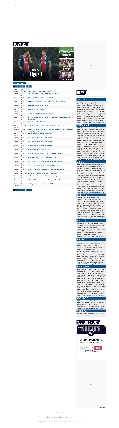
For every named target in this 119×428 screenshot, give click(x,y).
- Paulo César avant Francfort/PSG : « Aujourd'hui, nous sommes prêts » (97, 223)
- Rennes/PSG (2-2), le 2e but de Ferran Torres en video (92, 279)
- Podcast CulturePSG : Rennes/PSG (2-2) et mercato (92, 245)
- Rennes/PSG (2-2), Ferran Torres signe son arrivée (91, 275)
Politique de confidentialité (55, 421)
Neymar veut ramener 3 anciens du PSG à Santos (40, 138)
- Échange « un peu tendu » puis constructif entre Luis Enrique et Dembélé (96, 207)
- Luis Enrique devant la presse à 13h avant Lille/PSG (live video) (94, 179)
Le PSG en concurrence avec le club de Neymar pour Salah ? (42, 158)
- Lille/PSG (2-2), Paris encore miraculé (88, 137)
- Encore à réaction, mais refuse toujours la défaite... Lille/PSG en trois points (97, 128)
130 (30, 86)
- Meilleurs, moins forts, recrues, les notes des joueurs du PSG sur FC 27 (96, 314)
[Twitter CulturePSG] (56, 417)
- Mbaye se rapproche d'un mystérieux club (89, 233)
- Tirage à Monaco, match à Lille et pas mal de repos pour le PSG (94, 247)
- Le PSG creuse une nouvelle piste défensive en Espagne (93, 153)
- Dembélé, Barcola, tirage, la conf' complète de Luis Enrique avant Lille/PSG (97, 177)
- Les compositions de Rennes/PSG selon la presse (91, 295)
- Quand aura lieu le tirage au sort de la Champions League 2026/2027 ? (96, 212)
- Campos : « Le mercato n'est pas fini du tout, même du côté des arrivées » (98, 258)
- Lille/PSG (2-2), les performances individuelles (90, 120)
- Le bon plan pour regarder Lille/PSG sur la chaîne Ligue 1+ (93, 144)
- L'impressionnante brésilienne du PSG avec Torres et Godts (95, 225)
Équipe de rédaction (68, 421)
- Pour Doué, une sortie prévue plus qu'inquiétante (91, 113)
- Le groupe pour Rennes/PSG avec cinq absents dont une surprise (95, 288)
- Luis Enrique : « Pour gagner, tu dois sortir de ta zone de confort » (95, 269)
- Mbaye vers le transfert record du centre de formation (92, 117)
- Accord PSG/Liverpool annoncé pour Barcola (90, 185)
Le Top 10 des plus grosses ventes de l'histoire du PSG (41, 91)
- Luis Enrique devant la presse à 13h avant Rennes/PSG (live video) (95, 303)
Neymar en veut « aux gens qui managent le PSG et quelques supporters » (46, 162)
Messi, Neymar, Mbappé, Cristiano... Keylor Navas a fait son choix (43, 94)
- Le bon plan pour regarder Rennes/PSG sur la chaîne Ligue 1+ (94, 284)
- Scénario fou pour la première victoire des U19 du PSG (93, 199)
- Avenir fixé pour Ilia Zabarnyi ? (87, 304)
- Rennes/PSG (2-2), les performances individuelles (91, 260)
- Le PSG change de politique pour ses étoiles (89, 251)
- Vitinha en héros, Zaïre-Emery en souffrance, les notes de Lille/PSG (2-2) (97, 135)
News (57, 7)
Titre (29, 89)
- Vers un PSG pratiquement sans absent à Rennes (91, 306)
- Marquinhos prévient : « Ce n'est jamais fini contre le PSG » (93, 107)
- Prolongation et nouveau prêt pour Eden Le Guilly (92, 102)
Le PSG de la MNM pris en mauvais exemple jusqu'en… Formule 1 (44, 180)
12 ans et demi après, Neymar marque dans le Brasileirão (41, 114)
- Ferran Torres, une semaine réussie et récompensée (91, 286)
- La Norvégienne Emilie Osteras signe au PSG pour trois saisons (95, 168)
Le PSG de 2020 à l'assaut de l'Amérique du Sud (39, 150)
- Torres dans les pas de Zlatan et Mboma (90, 253)
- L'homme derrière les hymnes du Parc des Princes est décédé (94, 210)
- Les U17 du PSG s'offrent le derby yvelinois (90, 198)
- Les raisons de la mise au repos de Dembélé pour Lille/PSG (93, 216)
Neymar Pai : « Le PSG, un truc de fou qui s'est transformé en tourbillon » (45, 166)
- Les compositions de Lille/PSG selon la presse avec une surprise (95, 159)
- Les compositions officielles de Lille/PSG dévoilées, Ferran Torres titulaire (97, 139)
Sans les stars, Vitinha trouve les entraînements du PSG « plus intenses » (46, 176)
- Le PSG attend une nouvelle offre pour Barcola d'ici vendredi (94, 214)
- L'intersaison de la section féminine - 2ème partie (92, 242)
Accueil (44, 7)
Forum (98, 7)
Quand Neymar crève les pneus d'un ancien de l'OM (40, 184)
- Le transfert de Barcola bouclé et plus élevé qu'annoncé (93, 118)
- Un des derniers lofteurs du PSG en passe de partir (92, 308)
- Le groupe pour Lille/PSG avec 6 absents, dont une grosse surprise (95, 148)
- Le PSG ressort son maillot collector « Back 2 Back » (91, 255)
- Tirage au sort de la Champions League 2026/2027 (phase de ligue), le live (97, 172)
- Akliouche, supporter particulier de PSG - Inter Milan (91, 291)
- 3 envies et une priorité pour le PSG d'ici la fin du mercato (93, 229)
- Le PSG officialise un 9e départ (87, 227)
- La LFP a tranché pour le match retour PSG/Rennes (92, 146)
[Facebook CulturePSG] (50, 417)
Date (22, 89)
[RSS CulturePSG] (69, 417)
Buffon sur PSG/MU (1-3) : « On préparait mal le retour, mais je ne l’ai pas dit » (46, 170)
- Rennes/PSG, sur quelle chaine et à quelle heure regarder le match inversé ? (97, 293)
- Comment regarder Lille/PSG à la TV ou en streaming (92, 152)
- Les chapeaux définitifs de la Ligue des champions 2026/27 (93, 190)
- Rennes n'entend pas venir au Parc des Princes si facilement (94, 106)
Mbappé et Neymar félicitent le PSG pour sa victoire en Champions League (46, 126)
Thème (15, 89)
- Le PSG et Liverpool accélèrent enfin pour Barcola (92, 188)
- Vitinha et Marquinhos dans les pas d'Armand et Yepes (92, 104)
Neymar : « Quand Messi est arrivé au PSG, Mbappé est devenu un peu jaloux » (47, 154)
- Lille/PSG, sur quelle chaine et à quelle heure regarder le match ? (95, 157)
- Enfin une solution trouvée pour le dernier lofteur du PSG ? (94, 231)
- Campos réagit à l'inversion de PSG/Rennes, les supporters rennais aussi (97, 257)
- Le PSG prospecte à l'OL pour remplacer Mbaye (91, 236)
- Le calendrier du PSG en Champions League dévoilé (91, 115)
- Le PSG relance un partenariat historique (88, 205)
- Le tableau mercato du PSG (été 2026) (89, 234)
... (25, 86)
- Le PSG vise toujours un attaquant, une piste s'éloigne (93, 155)
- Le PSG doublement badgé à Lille (87, 249)
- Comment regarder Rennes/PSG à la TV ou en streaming (93, 290)
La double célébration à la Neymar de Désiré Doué (40, 134)
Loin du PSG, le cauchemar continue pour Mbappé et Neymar (42, 174)
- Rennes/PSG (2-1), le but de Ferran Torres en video (91, 280)
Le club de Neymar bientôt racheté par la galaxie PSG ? (41, 98)
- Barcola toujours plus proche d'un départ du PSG (91, 141)
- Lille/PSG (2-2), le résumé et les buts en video (90, 133)
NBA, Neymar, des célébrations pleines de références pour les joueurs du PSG (47, 102)
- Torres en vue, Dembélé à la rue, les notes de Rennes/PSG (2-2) (95, 273)
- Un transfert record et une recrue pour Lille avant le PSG (93, 203)
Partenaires (78, 421)
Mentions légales (42, 421)
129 (28, 86)
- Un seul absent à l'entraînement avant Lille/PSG (90, 181)
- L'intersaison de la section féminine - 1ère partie (92, 244)
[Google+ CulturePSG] (62, 417)
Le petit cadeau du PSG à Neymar (36, 110)
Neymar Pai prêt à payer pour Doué (36, 122)
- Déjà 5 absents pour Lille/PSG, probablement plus (91, 192)
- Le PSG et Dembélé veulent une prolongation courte (91, 201)
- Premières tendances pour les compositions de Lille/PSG (93, 165)
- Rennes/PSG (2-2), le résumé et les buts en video (91, 271)
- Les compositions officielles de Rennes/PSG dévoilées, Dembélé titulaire (97, 282)
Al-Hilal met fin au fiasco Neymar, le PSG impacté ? (40, 146)
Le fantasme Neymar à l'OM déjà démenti (38, 106)
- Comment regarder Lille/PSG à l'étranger (89, 150)
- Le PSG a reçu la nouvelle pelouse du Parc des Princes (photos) (94, 209)
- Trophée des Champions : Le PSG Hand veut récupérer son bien (95, 111)
